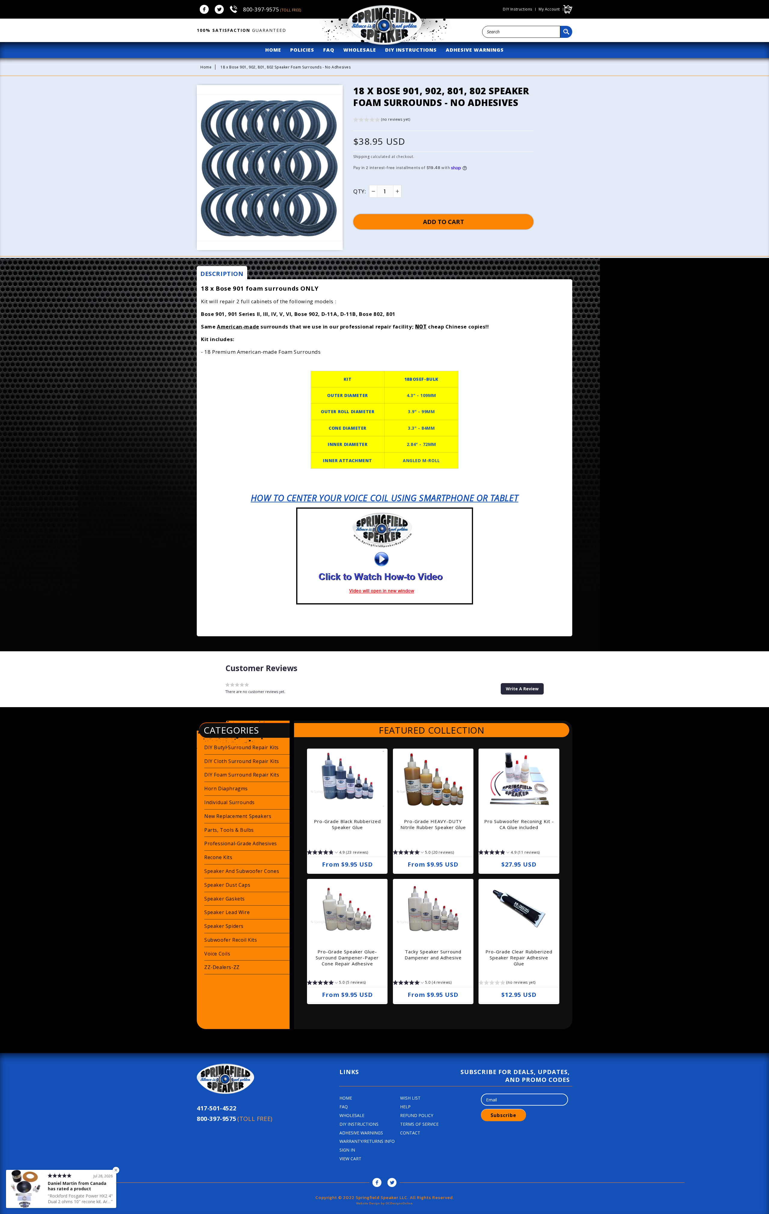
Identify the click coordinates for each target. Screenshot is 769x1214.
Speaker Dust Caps (227, 885)
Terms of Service (419, 1124)
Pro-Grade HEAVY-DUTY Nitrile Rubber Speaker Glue (433, 824)
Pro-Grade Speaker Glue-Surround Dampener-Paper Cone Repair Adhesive (347, 958)
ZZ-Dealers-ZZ (222, 967)
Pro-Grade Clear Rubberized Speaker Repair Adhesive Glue (518, 958)
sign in (347, 1150)
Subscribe (503, 1115)
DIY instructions (517, 9)
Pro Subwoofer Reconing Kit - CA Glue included (519, 824)
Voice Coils (217, 953)
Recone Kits (218, 857)
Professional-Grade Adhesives (240, 843)
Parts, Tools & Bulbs (229, 830)
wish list (410, 1098)
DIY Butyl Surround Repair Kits (241, 747)
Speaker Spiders (224, 926)
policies (302, 50)
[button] (381, 120)
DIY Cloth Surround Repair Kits (241, 761)
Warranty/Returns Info (367, 1141)
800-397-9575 (272, 9)
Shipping (361, 156)
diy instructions (411, 50)
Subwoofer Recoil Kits (230, 940)
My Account (549, 9)
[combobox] (521, 32)
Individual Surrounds (229, 802)
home (273, 50)
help (405, 1107)
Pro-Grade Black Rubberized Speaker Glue (347, 824)
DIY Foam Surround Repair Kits (241, 774)
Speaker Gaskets (224, 898)
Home (205, 67)
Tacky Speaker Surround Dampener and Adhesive (433, 955)
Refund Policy (416, 1115)
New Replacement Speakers (237, 816)
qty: (359, 191)
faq (328, 50)
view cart (350, 1158)
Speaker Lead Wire (227, 912)
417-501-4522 (216, 1108)
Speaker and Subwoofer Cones (241, 871)
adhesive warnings (475, 50)
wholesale (359, 50)
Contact (410, 1133)
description (222, 274)
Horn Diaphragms (226, 788)
